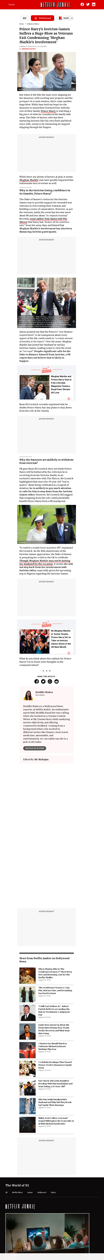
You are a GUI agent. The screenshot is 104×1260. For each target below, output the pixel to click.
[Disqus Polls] (46, 799)
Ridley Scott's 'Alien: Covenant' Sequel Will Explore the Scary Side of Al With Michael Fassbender (56, 1121)
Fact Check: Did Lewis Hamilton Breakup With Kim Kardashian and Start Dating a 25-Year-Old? (55, 1084)
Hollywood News (33, 24)
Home (12, 4)
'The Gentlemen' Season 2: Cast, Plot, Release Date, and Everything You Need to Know (55, 990)
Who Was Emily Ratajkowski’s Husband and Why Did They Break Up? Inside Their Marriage (55, 1102)
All (24, 18)
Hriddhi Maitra (29, 49)
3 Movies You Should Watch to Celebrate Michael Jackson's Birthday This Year (52, 1046)
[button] (74, 89)
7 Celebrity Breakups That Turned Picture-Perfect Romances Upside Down (55, 1065)
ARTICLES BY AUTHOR (34, 748)
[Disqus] (47, 872)
